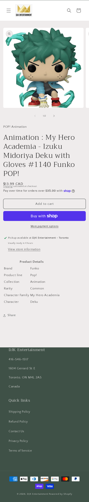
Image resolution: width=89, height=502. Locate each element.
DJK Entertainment (37, 494)
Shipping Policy (19, 411)
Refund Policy (18, 421)
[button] (8, 10)
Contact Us (16, 431)
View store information (24, 249)
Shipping (8, 186)
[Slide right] (54, 116)
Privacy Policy (18, 441)
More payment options (45, 226)
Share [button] (12, 315)
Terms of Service (20, 450)
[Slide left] (35, 116)
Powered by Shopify (60, 494)
